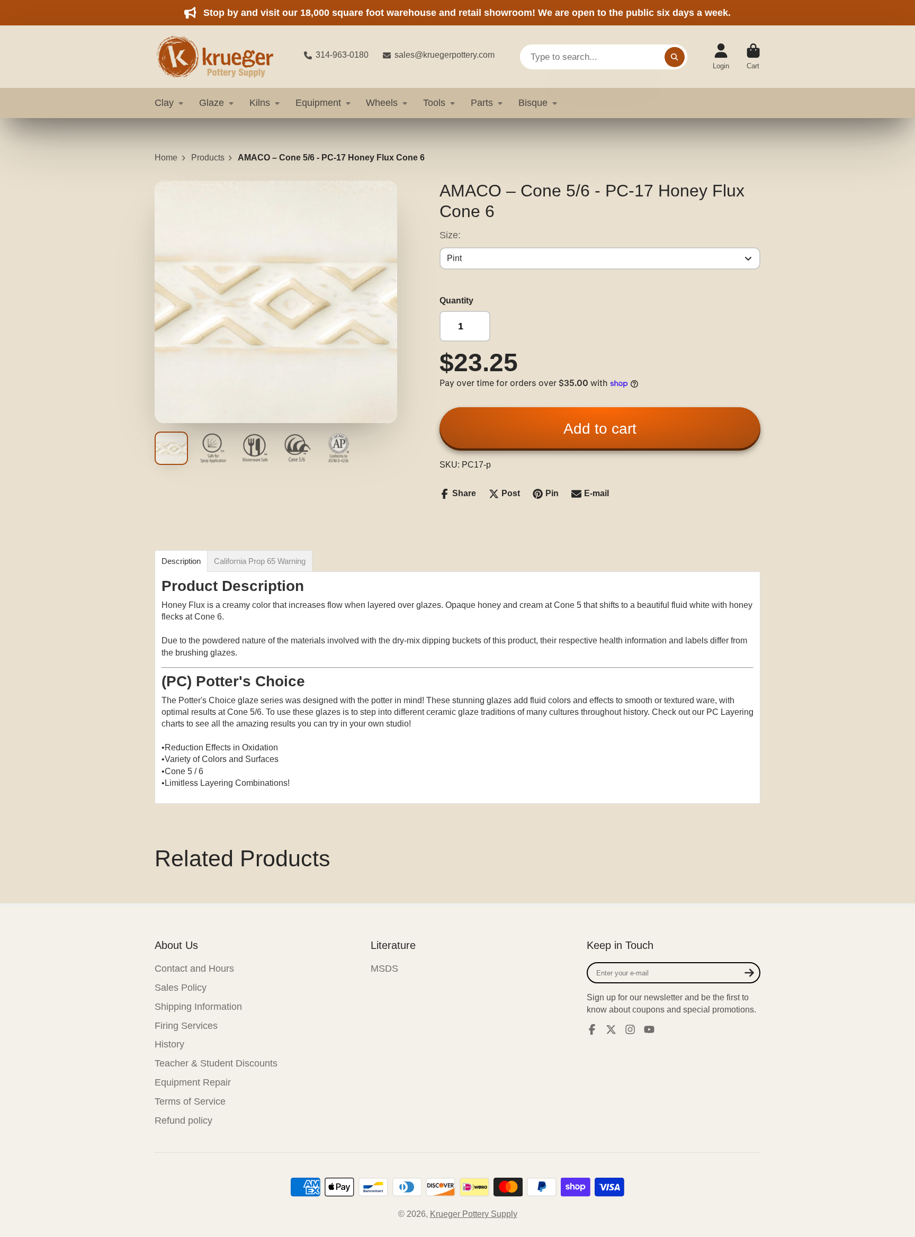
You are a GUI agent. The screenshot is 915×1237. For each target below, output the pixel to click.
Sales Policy (181, 987)
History (169, 1044)
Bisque (533, 102)
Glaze (211, 102)
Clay (164, 102)
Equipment (318, 102)
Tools (434, 102)
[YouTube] (649, 1029)
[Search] (675, 57)
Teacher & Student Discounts (216, 1063)
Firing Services (186, 1025)
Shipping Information (198, 1006)
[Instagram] (630, 1029)
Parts (482, 102)
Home (166, 157)
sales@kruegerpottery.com (444, 54)
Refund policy (183, 1120)
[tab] (181, 561)
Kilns (259, 102)
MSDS (384, 968)
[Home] (221, 56)
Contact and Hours (194, 968)
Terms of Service (190, 1101)
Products (208, 157)
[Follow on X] (611, 1029)
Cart (753, 56)
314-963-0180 (342, 54)
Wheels (382, 102)
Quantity (456, 300)
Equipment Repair (193, 1082)
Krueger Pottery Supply (473, 1213)
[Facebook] (592, 1029)
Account (721, 56)
